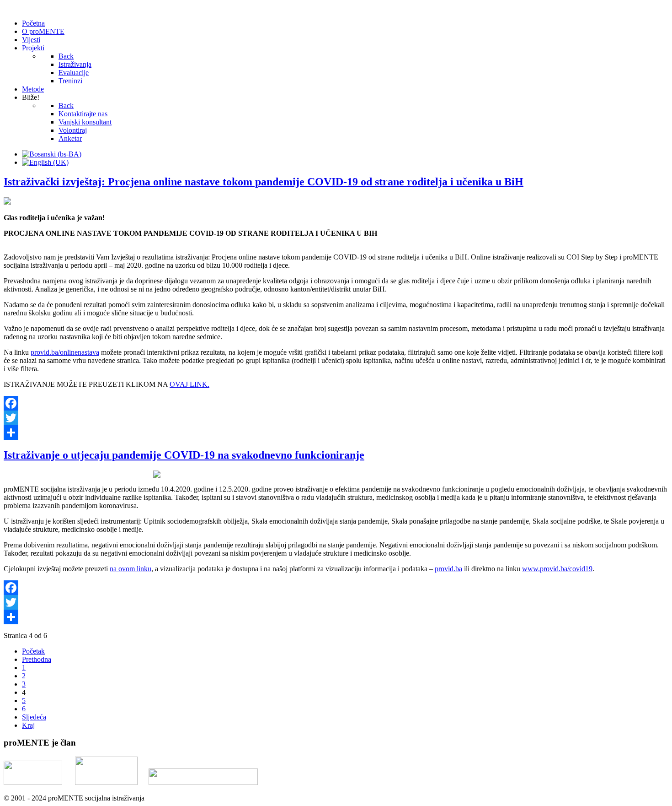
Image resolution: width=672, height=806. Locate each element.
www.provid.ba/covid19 (557, 569)
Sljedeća (34, 717)
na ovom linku (130, 569)
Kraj (28, 725)
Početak (33, 651)
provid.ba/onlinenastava (65, 352)
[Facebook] (336, 403)
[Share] (336, 432)
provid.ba (448, 569)
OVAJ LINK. (189, 384)
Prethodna (36, 659)
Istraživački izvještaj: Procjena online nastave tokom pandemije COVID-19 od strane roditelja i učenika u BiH (263, 182)
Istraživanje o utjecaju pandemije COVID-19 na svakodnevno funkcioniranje (184, 455)
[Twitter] (336, 418)
